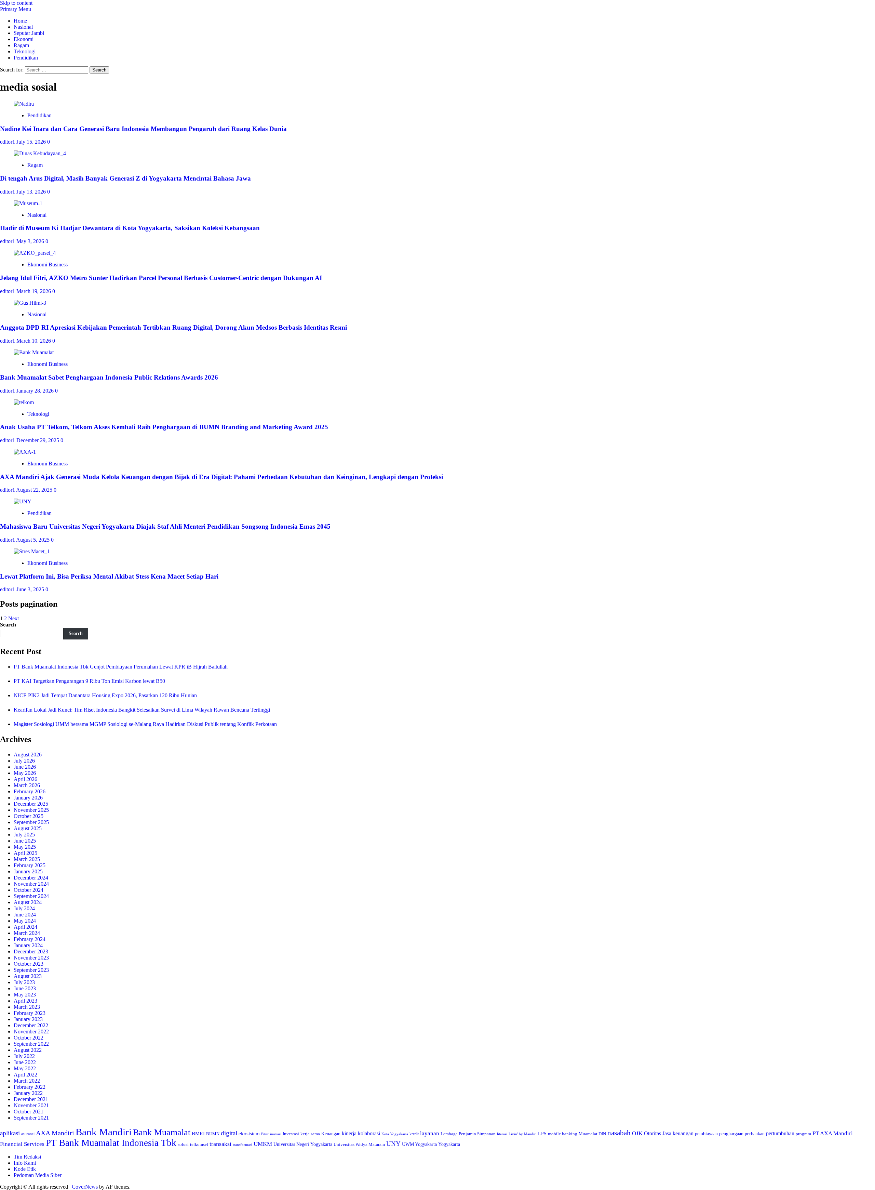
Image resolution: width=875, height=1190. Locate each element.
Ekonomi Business (47, 264)
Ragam (21, 45)
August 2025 (28, 828)
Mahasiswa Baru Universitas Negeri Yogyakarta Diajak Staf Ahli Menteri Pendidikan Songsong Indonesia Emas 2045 (165, 526)
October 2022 (28, 1038)
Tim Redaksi (27, 1157)
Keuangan (330, 1133)
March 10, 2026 (34, 341)
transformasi (242, 1144)
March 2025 (27, 859)
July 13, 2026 (31, 192)
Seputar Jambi (29, 33)
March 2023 (27, 1007)
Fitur (265, 1134)
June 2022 (25, 1062)
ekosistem (249, 1133)
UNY (393, 1143)
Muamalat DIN (592, 1133)
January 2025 (28, 871)
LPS (542, 1133)
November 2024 (31, 884)
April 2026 (25, 779)
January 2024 (28, 945)
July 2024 (24, 908)
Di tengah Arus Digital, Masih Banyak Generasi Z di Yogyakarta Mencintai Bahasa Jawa (125, 178)
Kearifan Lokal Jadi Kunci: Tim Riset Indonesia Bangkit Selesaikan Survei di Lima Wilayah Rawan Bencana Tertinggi (142, 710)
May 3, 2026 (30, 241)
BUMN (212, 1133)
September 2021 (31, 1118)
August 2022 (28, 1050)
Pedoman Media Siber (38, 1175)
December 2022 (31, 1025)
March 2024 (27, 933)
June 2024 (25, 914)
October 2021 (28, 1111)
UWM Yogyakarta (419, 1144)
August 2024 (28, 902)
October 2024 (28, 890)
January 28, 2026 (35, 391)
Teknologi (25, 51)
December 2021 (31, 1099)
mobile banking (562, 1133)
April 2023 (25, 1001)
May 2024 (25, 921)
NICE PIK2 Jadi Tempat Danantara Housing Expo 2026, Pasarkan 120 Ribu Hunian (105, 695)
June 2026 (25, 767)
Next (13, 618)
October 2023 (28, 964)
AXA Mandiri (55, 1133)
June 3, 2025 (30, 589)
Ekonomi (23, 39)
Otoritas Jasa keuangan (669, 1133)
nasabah (619, 1133)
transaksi (220, 1143)
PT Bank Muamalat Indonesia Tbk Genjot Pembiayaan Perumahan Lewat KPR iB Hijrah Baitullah (121, 667)
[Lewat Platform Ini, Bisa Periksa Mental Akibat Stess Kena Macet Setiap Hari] (32, 551)
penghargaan (731, 1133)
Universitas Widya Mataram (359, 1144)
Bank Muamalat (161, 1132)
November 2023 (31, 958)
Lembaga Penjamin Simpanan (468, 1133)
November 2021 (31, 1105)
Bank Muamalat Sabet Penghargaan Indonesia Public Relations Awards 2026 (109, 377)
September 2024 (31, 896)
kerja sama (310, 1133)
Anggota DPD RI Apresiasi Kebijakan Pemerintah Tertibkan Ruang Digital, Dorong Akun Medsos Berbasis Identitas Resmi (173, 327)
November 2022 (31, 1031)
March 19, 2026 (34, 291)
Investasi (291, 1133)
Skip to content (16, 3)
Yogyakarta (449, 1144)
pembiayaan (706, 1133)
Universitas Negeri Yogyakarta (302, 1144)
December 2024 (31, 878)
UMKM (263, 1144)
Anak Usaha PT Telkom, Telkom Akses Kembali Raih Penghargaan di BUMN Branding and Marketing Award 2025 (164, 427)
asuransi (28, 1134)
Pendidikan (26, 58)
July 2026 (24, 761)
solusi (183, 1144)
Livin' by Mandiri (523, 1134)
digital (229, 1133)
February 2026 (29, 791)
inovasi (275, 1134)
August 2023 (28, 976)
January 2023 (28, 1019)
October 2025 (28, 816)
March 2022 (27, 1081)
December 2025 (31, 804)
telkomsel (199, 1144)
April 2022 (25, 1074)
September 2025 (31, 822)
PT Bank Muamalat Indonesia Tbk (111, 1143)
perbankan (755, 1133)
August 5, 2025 (33, 540)
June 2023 (25, 988)
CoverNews (85, 1187)
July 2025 (24, 834)
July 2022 (24, 1056)
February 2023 (29, 1013)
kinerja (349, 1133)
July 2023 (24, 982)
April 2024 (25, 927)
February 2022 (29, 1087)
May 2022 (25, 1068)
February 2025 (29, 865)
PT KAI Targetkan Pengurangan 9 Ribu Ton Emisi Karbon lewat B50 (89, 681)
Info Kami (25, 1163)
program (803, 1133)
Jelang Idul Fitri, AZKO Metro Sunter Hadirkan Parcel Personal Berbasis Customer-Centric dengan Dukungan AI (161, 277)
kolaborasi (369, 1133)
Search (8, 624)
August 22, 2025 (35, 490)
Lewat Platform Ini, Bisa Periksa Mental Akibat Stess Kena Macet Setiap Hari (109, 576)
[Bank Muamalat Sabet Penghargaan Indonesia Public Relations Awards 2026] (34, 352)
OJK (637, 1133)
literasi (502, 1134)
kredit (414, 1134)
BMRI (198, 1133)
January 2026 (28, 798)
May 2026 (25, 773)
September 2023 (31, 970)
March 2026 (27, 785)
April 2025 (25, 853)
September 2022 (31, 1044)
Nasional (23, 27)
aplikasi (10, 1133)
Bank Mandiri (104, 1131)
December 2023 (31, 951)
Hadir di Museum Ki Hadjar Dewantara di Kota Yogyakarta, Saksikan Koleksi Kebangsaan (130, 228)
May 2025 (25, 847)
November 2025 (31, 810)
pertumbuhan (780, 1133)
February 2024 (29, 939)
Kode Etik (25, 1169)
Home (20, 21)
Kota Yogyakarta (394, 1134)
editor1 (8, 142)
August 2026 (28, 754)
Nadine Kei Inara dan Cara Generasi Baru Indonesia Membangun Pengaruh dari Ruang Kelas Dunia (143, 128)
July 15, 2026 (31, 142)
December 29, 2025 (38, 440)
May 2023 (25, 994)
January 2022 (28, 1093)
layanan (429, 1133)
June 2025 (25, 841)
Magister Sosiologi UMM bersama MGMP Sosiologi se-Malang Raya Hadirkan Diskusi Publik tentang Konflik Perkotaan (145, 724)
